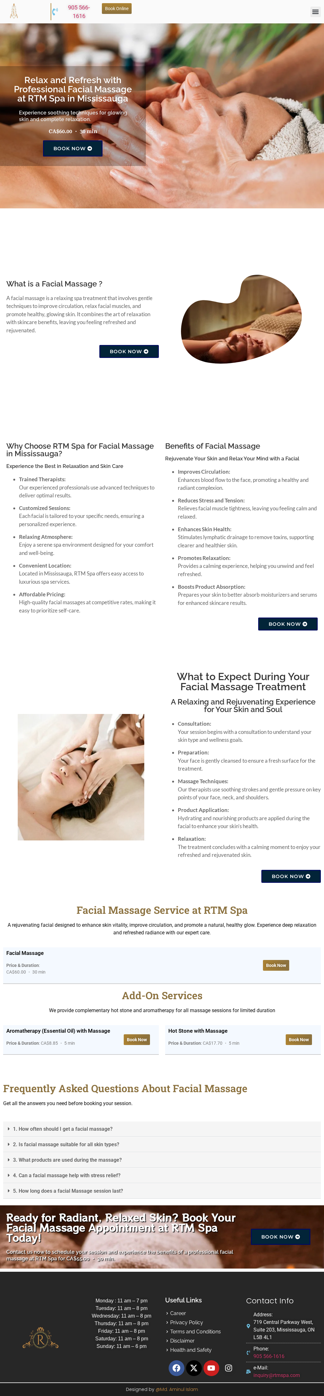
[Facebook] (176, 1368)
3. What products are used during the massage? (67, 1160)
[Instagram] (229, 1368)
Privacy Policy (186, 1322)
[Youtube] (211, 1368)
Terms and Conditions (195, 1332)
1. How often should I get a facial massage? (63, 1129)
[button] (315, 12)
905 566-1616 (79, 11)
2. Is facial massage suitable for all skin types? (66, 1144)
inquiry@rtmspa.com (276, 1375)
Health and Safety (191, 1350)
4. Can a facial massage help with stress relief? (67, 1175)
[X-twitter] (194, 1368)
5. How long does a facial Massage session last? (68, 1191)
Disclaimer (182, 1341)
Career (178, 1313)
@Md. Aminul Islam (177, 1389)
